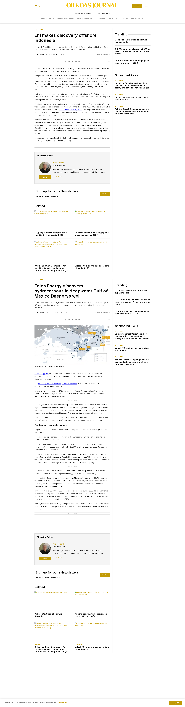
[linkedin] (69, 62)
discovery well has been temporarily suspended (57, 384)
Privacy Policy (62, 702)
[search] (39, 6)
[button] (35, 6)
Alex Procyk (39, 54)
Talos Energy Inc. (41, 374)
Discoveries (38, 29)
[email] (79, 62)
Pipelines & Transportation (133, 19)
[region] (92, 703)
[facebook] (65, 62)
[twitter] (72, 62)
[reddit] (76, 62)
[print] (109, 62)
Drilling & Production (86, 19)
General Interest (47, 19)
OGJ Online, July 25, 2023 (71, 110)
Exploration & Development (108, 19)
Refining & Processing (65, 19)
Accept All (175, 703)
